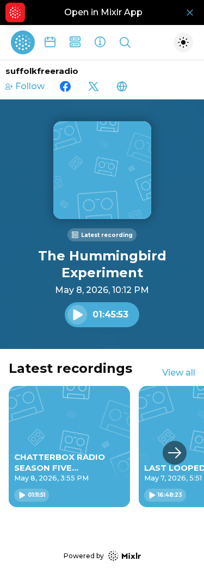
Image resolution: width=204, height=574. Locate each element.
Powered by (84, 556)
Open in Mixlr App (103, 12)
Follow (30, 86)
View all (178, 372)
